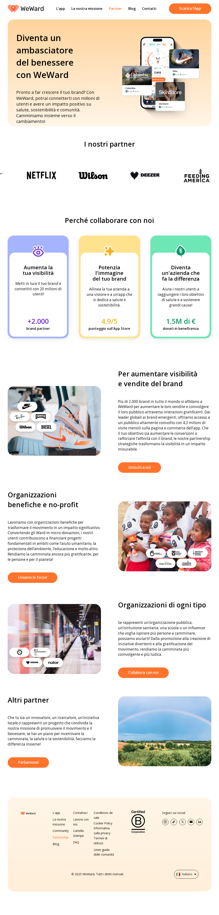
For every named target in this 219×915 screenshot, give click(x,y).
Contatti (149, 8)
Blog (132, 8)
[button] (186, 874)
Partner (115, 8)
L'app (60, 8)
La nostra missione (86, 8)
